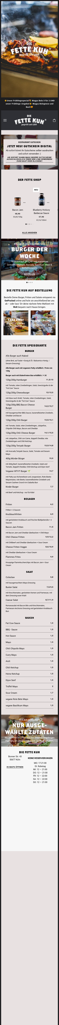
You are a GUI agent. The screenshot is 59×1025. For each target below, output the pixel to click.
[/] (29, 120)
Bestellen (29, 274)
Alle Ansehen (29, 233)
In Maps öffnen (15, 767)
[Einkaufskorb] (54, 120)
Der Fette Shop (29, 179)
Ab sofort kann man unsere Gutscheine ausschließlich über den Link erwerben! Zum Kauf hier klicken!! (29, 159)
